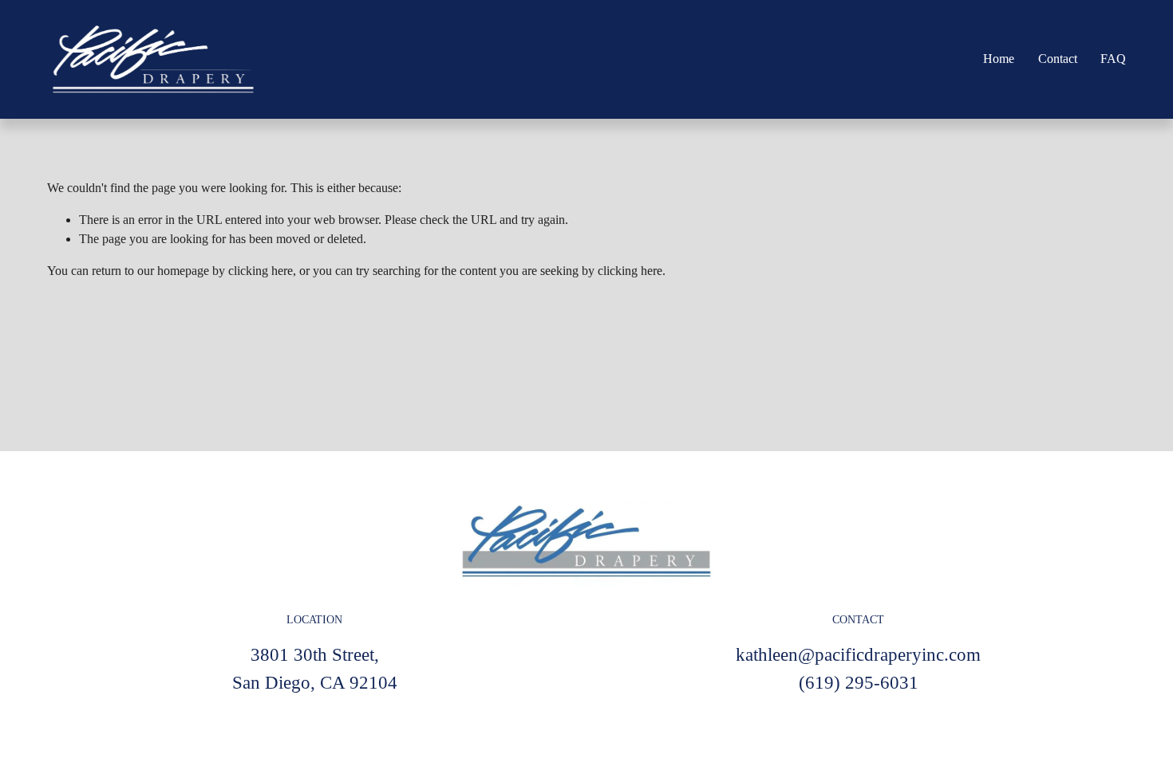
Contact (1057, 58)
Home (998, 58)
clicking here (260, 270)
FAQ (1113, 58)
